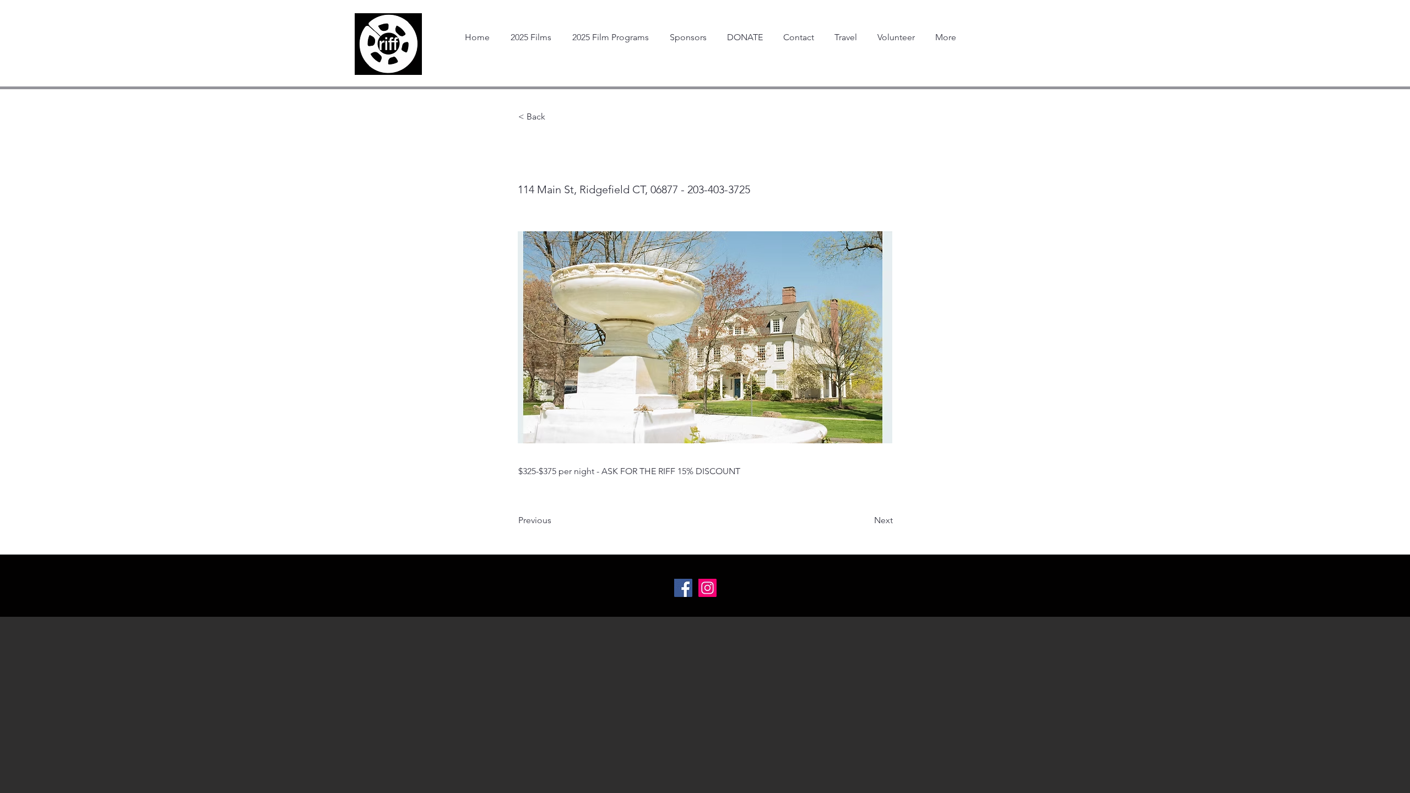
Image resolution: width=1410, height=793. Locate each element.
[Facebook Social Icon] (683, 588)
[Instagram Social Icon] (707, 588)
